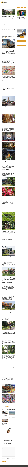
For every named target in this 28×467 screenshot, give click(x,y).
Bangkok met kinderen (11, 405)
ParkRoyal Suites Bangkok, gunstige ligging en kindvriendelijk (4, 424)
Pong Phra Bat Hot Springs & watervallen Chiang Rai (5, 415)
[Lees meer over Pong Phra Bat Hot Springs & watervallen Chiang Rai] (5, 412)
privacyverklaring (12, 466)
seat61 (6, 37)
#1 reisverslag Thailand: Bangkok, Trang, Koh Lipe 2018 (12, 417)
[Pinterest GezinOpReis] (21, 43)
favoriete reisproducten (23, 25)
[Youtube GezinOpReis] (23, 43)
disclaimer (8, 466)
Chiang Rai (7, 406)
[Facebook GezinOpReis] (23, 466)
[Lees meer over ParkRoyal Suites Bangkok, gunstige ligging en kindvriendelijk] (5, 420)
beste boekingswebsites (20, 26)
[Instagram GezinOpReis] (20, 43)
